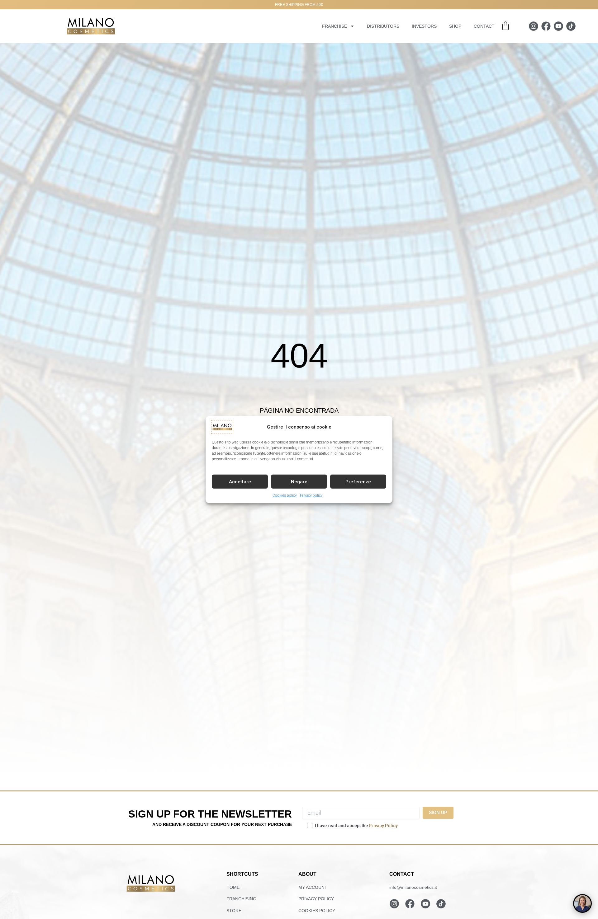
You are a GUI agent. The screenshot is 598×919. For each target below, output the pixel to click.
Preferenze (358, 481)
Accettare (240, 481)
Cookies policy (285, 495)
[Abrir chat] (582, 903)
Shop (455, 26)
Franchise (334, 26)
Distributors (383, 26)
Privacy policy (311, 495)
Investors (424, 26)
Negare (299, 481)
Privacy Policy (383, 825)
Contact (484, 26)
